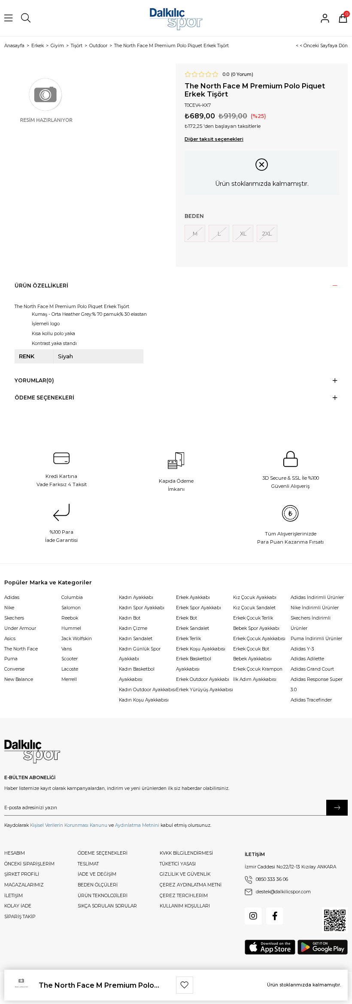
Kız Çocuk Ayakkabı (254, 597)
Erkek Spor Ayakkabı (198, 608)
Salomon (71, 608)
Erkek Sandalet (192, 628)
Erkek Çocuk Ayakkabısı (259, 638)
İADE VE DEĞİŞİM (97, 874)
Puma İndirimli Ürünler (316, 638)
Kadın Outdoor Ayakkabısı (147, 690)
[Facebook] (274, 916)
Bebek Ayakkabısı (252, 659)
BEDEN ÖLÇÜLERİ (98, 885)
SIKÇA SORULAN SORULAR (107, 906)
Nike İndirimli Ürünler (315, 608)
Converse (14, 669)
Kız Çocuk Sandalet (254, 608)
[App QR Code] (335, 920)
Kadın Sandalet (135, 638)
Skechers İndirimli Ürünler (311, 623)
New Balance (18, 679)
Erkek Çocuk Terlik (253, 618)
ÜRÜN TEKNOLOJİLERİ (102, 895)
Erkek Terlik (188, 638)
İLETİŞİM (13, 895)
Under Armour (20, 628)
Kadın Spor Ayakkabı (141, 608)
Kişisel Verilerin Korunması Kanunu (68, 825)
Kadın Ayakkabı (136, 597)
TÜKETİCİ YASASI (178, 864)
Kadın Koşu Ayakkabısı (144, 700)
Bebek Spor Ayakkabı (256, 628)
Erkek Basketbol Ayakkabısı (193, 664)
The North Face (21, 649)
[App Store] (270, 947)
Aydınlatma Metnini (137, 825)
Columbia (72, 597)
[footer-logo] (32, 752)
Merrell (69, 679)
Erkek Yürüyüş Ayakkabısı (204, 690)
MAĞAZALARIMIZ (24, 885)
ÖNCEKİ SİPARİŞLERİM (29, 864)
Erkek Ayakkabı (193, 597)
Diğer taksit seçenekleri (214, 139)
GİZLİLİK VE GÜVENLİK (185, 874)
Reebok (69, 618)
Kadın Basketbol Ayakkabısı (137, 674)
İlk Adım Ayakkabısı (254, 679)
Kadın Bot (129, 618)
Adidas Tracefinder (311, 700)
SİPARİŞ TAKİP (19, 916)
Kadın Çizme (133, 628)
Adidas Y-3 (302, 649)
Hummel (71, 628)
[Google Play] (322, 947)
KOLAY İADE (17, 906)
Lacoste (69, 669)
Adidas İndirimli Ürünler (317, 597)
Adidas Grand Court (312, 669)
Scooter (69, 659)
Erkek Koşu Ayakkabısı (200, 649)
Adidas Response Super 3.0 (317, 685)
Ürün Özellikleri (41, 285)
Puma (11, 659)
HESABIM (14, 853)
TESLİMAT (88, 864)
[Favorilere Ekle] (184, 985)
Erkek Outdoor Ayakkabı (202, 679)
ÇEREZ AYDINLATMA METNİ (191, 885)
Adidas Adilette (307, 659)
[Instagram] (253, 916)
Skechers (14, 618)
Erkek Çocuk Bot (251, 649)
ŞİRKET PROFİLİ (21, 874)
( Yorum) (242, 74)
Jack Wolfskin (76, 638)
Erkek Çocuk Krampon (257, 669)
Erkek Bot (186, 618)
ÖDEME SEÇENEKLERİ (102, 853)
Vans (66, 649)
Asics (9, 638)
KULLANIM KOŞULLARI (185, 906)
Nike (9, 608)
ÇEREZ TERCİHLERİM (184, 895)
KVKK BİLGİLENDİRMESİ (186, 853)
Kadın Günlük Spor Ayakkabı (140, 654)
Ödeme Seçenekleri (44, 397)
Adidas (11, 597)
